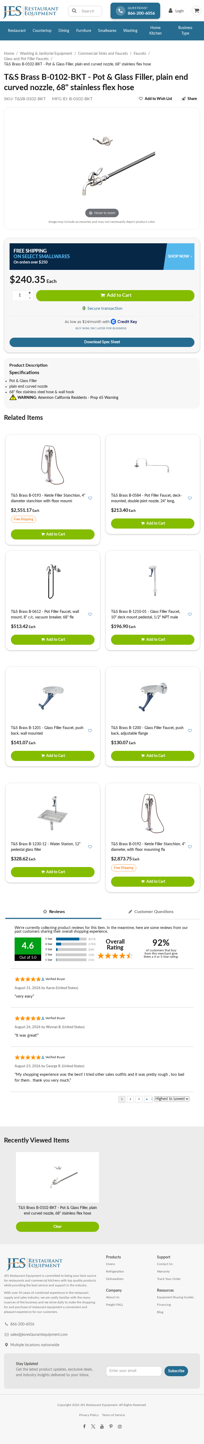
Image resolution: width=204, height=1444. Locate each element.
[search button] (74, 11)
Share (192, 99)
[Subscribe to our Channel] (102, 1427)
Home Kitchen (155, 30)
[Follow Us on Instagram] (120, 1427)
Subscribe (176, 1371)
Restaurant (17, 31)
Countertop (42, 31)
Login (175, 12)
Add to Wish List (158, 99)
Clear (57, 1227)
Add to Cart (118, 295)
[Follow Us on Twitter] (93, 1427)
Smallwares (107, 31)
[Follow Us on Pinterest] (111, 1427)
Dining (63, 31)
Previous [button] (9, 1192)
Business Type (185, 30)
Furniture (83, 31)
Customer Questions (153, 912)
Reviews (56, 912)
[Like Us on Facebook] (84, 1427)
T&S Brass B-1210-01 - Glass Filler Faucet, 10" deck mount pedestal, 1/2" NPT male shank (145, 617)
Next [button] (194, 1192)
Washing (130, 31)
